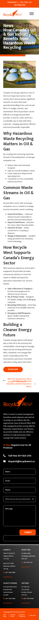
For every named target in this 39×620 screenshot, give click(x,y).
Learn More (7, 577)
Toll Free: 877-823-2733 (19, 456)
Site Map (4, 615)
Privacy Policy (12, 615)
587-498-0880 (10, 572)
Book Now (13, 369)
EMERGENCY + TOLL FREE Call (19, 4)
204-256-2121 (28, 562)
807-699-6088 (29, 598)
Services (33, 615)
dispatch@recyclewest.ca (21, 461)
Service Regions (22, 615)
